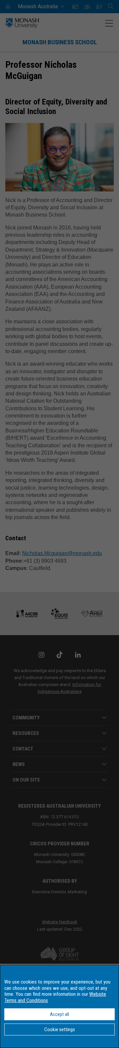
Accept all (59, 1014)
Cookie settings (59, 1029)
